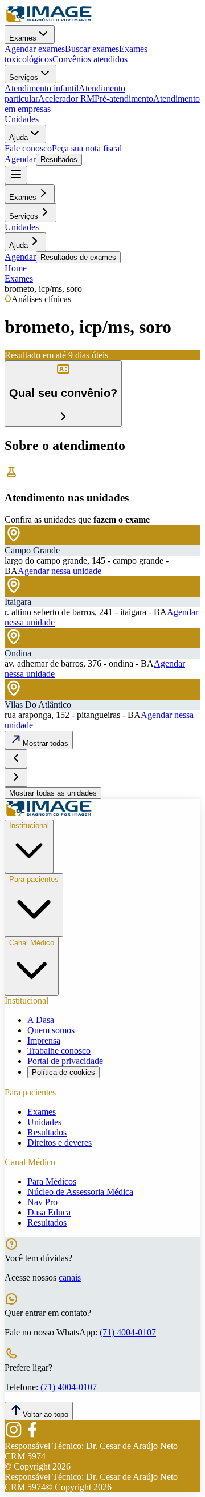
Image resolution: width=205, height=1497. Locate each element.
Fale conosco (28, 148)
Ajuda (18, 137)
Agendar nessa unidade (59, 571)
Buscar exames (92, 49)
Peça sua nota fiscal (87, 148)
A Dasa (40, 1020)
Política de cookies (63, 1072)
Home (16, 268)
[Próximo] (16, 777)
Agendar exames (35, 49)
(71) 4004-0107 (128, 1332)
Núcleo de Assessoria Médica (80, 1192)
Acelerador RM (66, 98)
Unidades (22, 119)
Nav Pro (42, 1202)
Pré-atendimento (124, 98)
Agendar (20, 159)
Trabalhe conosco (59, 1050)
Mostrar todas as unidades (53, 793)
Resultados (58, 159)
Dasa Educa (49, 1212)
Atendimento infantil (42, 88)
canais (70, 1277)
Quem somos (51, 1030)
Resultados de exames (78, 257)
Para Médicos (51, 1181)
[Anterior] (16, 758)
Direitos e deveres (59, 1142)
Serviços (23, 77)
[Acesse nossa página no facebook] (32, 1435)
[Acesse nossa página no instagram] (14, 1435)
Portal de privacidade (65, 1061)
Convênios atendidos (90, 59)
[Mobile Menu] (16, 175)
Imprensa (43, 1040)
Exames (22, 38)
